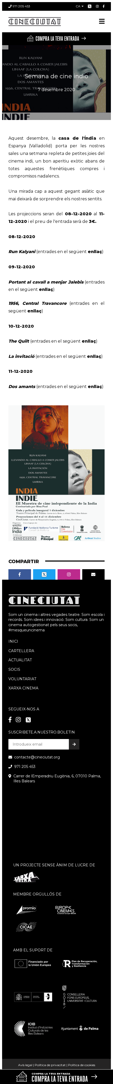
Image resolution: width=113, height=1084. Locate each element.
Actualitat (20, 660)
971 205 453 (21, 6)
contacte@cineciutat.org (37, 757)
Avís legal (25, 1065)
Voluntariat (22, 679)
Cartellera (21, 650)
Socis (14, 669)
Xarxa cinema (23, 688)
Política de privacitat (50, 1065)
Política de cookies (81, 1065)
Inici (13, 641)
